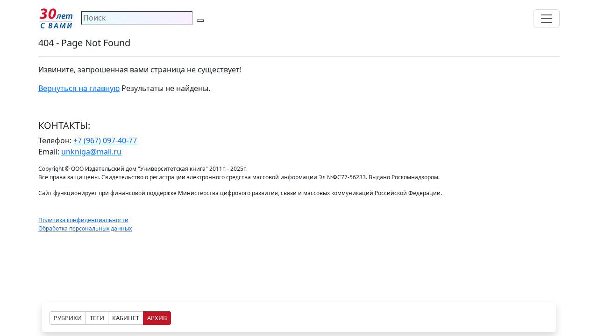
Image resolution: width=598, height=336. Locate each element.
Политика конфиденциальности (83, 220)
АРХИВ (157, 318)
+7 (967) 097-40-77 (105, 140)
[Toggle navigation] (547, 18)
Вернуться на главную (79, 88)
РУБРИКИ (68, 318)
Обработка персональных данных (85, 228)
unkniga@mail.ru (91, 152)
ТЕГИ (97, 318)
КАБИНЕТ (125, 318)
